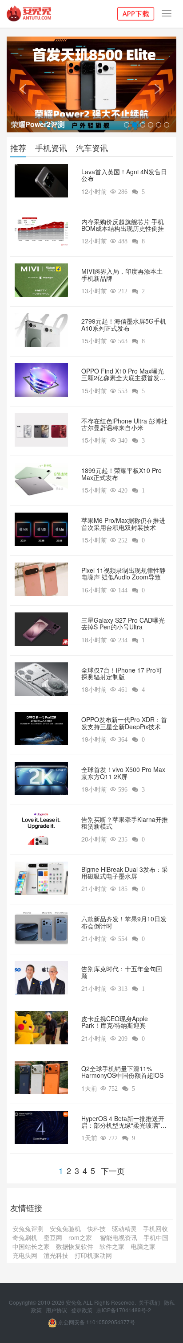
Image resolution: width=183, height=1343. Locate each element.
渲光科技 (56, 1255)
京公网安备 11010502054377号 (96, 1322)
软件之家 (111, 1246)
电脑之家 (143, 1246)
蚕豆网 (53, 1237)
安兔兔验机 (65, 1228)
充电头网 (24, 1255)
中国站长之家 (31, 1246)
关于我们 (150, 1302)
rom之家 (81, 1237)
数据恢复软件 (74, 1246)
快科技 (96, 1228)
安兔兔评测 (28, 1228)
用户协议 (57, 1310)
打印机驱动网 (93, 1255)
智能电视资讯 (118, 1237)
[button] (19, 84)
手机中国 (155, 1237)
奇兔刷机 (24, 1237)
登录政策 (82, 1310)
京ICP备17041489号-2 (123, 1310)
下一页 (113, 1170)
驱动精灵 (124, 1228)
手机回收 (155, 1228)
